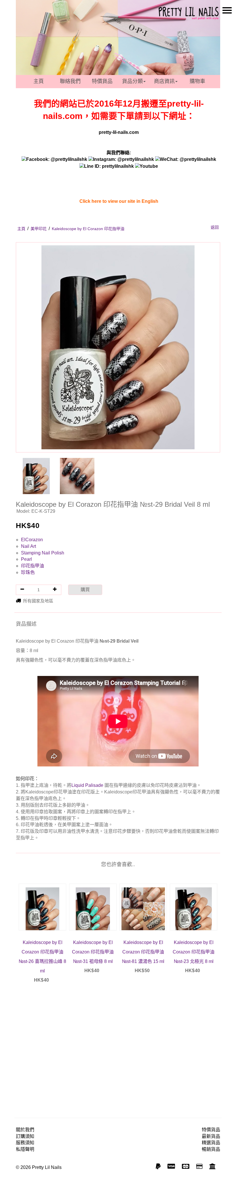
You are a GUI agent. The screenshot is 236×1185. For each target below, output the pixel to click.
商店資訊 (164, 81)
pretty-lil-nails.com (119, 132)
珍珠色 (28, 572)
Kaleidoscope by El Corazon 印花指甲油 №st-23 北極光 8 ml (193, 952)
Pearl (26, 559)
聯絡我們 (70, 81)
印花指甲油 (32, 565)
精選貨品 (211, 1142)
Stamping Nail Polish (42, 552)
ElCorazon (32, 539)
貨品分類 (132, 81)
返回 (215, 227)
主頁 (38, 81)
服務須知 (25, 1142)
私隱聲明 (25, 1149)
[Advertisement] (118, 1037)
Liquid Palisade (87, 785)
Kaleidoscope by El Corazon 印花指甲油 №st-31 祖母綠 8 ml (93, 952)
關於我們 (25, 1129)
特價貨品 (102, 81)
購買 (85, 589)
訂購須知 (25, 1136)
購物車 (197, 81)
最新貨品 (211, 1136)
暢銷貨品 (211, 1149)
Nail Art (28, 546)
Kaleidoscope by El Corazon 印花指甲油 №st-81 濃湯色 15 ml (143, 952)
